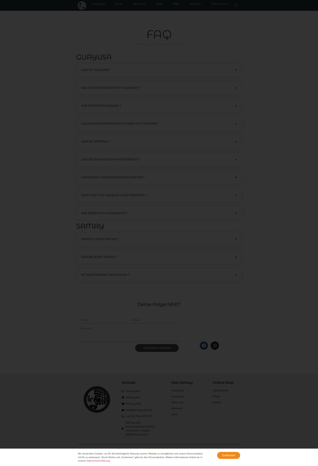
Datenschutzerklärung (98, 460)
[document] (159, 233)
